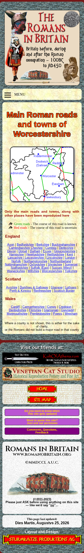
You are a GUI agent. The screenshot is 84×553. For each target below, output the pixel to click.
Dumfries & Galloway (34, 287)
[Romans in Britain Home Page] (42, 391)
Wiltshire (33, 271)
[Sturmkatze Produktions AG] (42, 544)
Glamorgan (51, 310)
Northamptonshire (35, 261)
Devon (11, 251)
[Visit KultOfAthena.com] (42, 363)
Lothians (71, 287)
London (70, 257)
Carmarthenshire (33, 307)
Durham (35, 251)
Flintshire (35, 310)
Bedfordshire (25, 244)
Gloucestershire (64, 251)
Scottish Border (64, 290)
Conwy (51, 307)
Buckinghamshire (63, 244)
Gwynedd (67, 310)
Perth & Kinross (20, 290)
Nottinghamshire (16, 264)
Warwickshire (16, 271)
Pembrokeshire (40, 313)
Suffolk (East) (40, 267)
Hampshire (16, 254)
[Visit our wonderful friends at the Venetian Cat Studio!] (42, 379)
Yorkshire (71, 271)
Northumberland (60, 261)
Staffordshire (19, 267)
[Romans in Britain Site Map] (42, 401)
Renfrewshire (42, 290)
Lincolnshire (54, 257)
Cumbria (50, 248)
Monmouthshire (17, 313)
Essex (47, 251)
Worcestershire (52, 271)
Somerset (71, 264)
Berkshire (42, 244)
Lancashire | (16, 257)
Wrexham (71, 313)
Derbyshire (66, 248)
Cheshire (37, 248)
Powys (57, 313)
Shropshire (55, 264)
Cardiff (15, 307)
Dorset (22, 251)
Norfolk (16, 261)
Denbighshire (17, 310)
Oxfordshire (37, 264)
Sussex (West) (62, 267)
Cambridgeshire (19, 248)
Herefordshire (35, 254)
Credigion (65, 307)
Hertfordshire (55, 254)
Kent (70, 254)
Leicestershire (35, 257)
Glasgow (57, 287)
